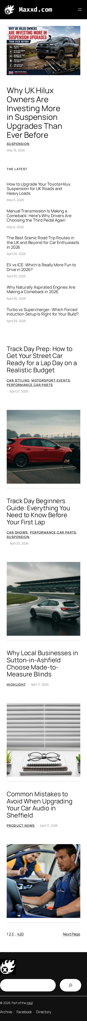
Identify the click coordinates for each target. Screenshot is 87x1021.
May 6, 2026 (15, 200)
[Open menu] (80, 9)
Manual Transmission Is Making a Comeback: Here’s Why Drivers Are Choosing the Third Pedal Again (39, 215)
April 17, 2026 (40, 684)
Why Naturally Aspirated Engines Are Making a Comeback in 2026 (41, 289)
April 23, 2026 (19, 543)
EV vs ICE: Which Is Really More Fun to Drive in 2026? (41, 267)
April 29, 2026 (16, 321)
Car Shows (17, 532)
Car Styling (18, 380)
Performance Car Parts (30, 385)
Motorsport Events (50, 380)
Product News (21, 825)
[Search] (70, 985)
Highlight (16, 684)
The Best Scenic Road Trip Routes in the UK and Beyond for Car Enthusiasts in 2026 (43, 242)
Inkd (30, 1003)
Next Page (71, 934)
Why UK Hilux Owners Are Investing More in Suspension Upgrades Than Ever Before (34, 112)
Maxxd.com (35, 9)
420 (20, 934)
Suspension (18, 144)
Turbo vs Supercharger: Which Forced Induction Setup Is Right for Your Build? (43, 311)
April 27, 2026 (19, 391)
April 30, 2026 (16, 254)
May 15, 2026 (16, 150)
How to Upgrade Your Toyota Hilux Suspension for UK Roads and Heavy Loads (38, 189)
